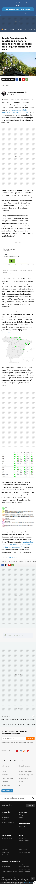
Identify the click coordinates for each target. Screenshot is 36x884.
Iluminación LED (23, 778)
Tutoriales (5, 775)
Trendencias (5, 849)
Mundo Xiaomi (6, 825)
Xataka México (6, 864)
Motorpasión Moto (24, 840)
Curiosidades (12, 561)
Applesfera (5, 820)
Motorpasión (22, 838)
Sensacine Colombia (24, 869)
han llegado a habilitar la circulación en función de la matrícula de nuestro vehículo (17, 544)
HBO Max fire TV (19, 724)
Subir (29, 805)
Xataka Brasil (6, 866)
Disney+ (12, 29)
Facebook (17, 79)
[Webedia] (7, 806)
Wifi (20, 785)
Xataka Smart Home (8, 822)
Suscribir (30, 738)
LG (25, 29)
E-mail (26, 79)
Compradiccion (6, 855)
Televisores (5, 766)
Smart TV (5, 781)
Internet (19, 29)
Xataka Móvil (5, 817)
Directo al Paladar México (9, 871)
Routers (21, 781)
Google (29, 561)
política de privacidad (26, 742)
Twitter (20, 79)
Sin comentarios (9, 79)
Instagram (20, 750)
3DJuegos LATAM (23, 864)
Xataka (4, 815)
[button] (17, 92)
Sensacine (22, 826)
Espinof (21, 829)
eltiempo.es (5, 332)
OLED (30, 29)
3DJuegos (21, 815)
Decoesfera (5, 852)
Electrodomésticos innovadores (24, 767)
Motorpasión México (24, 871)
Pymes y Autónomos (24, 852)
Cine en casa (6, 785)
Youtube (16, 750)
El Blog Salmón (23, 849)
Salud (21, 561)
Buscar (33, 798)
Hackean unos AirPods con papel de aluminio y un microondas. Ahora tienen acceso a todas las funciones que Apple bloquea (19, 719)
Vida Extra (21, 817)
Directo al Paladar (7, 838)
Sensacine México (24, 866)
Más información (29, 882)
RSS (24, 750)
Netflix (5, 29)
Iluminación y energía (25, 771)
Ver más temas (7, 791)
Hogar (4, 771)
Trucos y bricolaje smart (26, 775)
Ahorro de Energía (7, 778)
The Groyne (12, 557)
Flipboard (23, 79)
